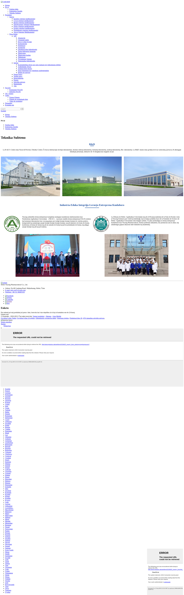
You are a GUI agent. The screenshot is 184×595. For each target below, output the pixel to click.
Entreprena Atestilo (15, 11)
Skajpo (3, 324)
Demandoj (8, 103)
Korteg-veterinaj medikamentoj (24, 28)
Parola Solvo (18, 74)
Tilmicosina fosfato (24, 55)
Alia (15, 86)
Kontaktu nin (9, 105)
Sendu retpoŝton (6, 322)
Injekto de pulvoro (24, 72)
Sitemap (48, 316)
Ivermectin (21, 47)
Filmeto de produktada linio (18, 99)
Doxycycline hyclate (25, 42)
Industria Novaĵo (15, 92)
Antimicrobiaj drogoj (25, 69)
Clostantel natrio (23, 40)
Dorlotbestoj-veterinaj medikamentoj (26, 30)
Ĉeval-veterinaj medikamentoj (24, 21)
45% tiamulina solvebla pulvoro (93, 318)
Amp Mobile (56, 316)
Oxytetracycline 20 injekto (26, 318)
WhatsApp (7, 326)
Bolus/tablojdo (18, 78)
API (15, 36)
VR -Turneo (9, 94)
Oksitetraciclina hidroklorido (27, 49)
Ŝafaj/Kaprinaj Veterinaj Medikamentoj (27, 24)
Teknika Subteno (15, 13)
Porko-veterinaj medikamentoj (24, 26)
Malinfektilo (18, 84)
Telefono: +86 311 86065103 (15, 292)
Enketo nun (5, 314)
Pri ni (7, 7)
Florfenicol (21, 46)
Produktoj (8, 15)
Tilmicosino (22, 53)
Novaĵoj (8, 88)
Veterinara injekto (63, 318)
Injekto (16, 63)
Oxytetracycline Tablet (8, 318)
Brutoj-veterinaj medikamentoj (24, 23)
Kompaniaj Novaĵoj (16, 90)
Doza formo (13, 34)
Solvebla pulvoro (19, 82)
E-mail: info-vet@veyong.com (15, 290)
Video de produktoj (15, 101)
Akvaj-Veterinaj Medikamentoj (24, 32)
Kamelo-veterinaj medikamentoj (24, 19)
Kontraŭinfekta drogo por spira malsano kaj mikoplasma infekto (39, 65)
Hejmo (7, 5)
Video (7, 95)
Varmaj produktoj (38, 316)
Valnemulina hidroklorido (26, 61)
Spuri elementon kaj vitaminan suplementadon (33, 70)
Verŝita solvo (18, 76)
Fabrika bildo (13, 9)
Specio (11, 17)
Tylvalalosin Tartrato (25, 59)
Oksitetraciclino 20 (76, 318)
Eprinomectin (22, 44)
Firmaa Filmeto (14, 97)
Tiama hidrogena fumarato (27, 51)
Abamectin (21, 38)
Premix (16, 80)
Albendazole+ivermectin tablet (45, 318)
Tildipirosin (22, 57)
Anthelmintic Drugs (24, 67)
